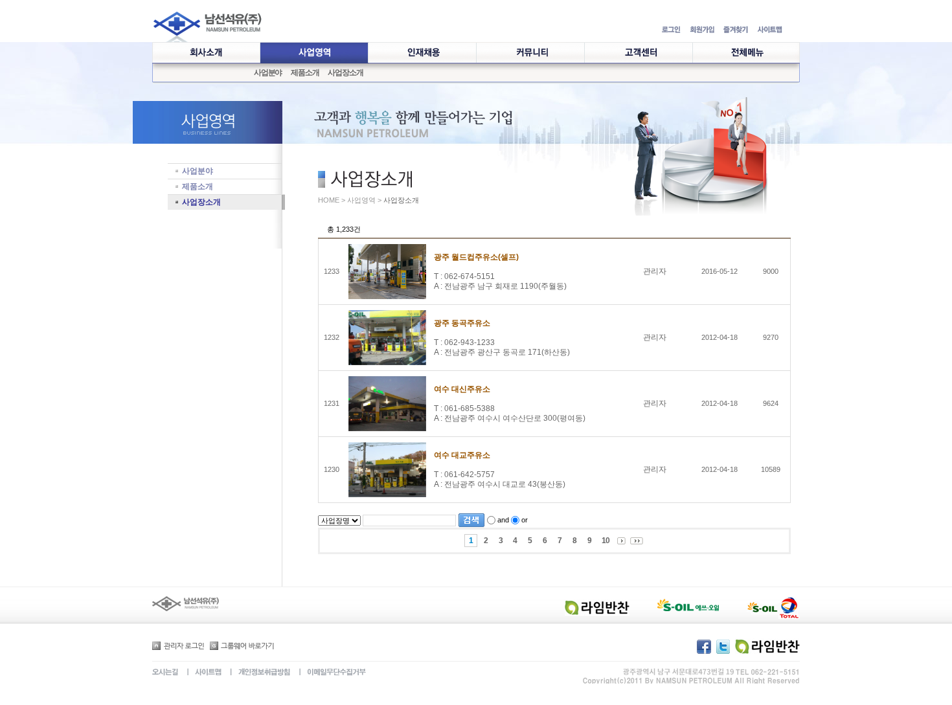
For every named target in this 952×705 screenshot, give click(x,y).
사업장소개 (345, 72)
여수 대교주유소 (462, 455)
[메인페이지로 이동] (207, 37)
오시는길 (165, 673)
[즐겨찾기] (735, 30)
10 (605, 540)
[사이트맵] (769, 30)
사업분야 (268, 72)
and (503, 520)
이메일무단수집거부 (327, 673)
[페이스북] (705, 645)
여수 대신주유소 (462, 389)
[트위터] (724, 645)
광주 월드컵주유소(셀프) (476, 257)
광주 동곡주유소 (462, 323)
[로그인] (671, 30)
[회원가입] (702, 30)
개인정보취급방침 (255, 673)
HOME (328, 200)
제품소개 (305, 72)
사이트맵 (199, 673)
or (524, 520)
